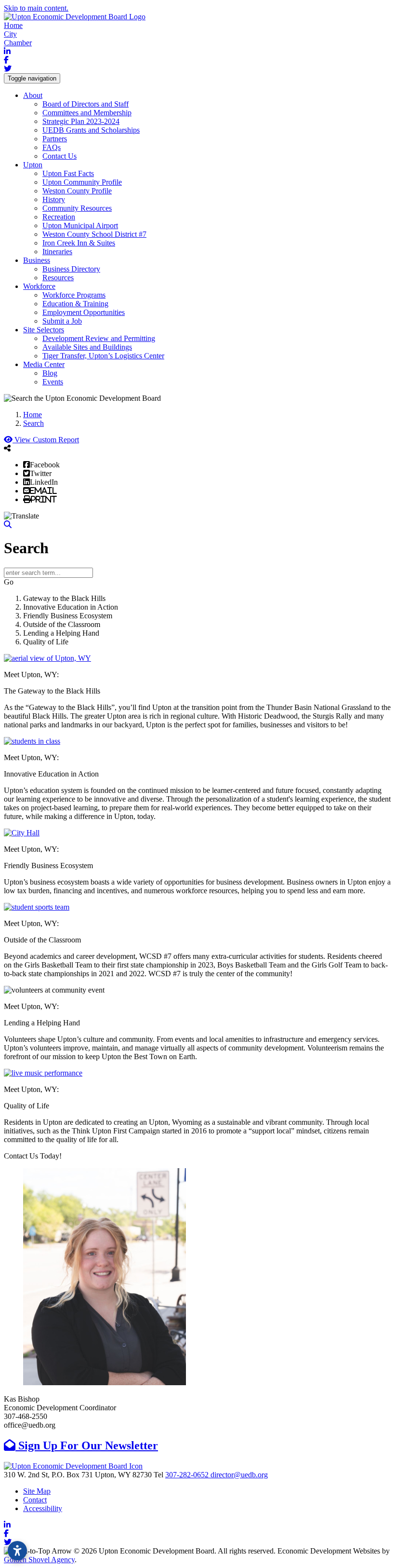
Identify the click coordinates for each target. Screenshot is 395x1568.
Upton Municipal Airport (80, 225)
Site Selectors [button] (43, 330)
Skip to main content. (36, 8)
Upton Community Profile (82, 182)
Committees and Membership (87, 113)
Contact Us (59, 156)
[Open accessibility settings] (17, 1550)
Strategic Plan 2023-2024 (80, 121)
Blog (49, 373)
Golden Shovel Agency (39, 1559)
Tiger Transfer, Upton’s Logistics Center (103, 356)
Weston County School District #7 (94, 234)
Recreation (58, 217)
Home (13, 25)
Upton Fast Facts (68, 173)
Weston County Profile (77, 191)
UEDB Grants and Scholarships (91, 130)
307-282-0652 (188, 1475)
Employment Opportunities (83, 312)
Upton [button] (32, 165)
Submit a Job (62, 321)
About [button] (32, 95)
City (10, 34)
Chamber (18, 43)
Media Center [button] (44, 364)
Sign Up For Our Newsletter (86, 1445)
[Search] (8, 524)
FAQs (51, 147)
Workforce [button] (39, 286)
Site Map (37, 1491)
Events (52, 382)
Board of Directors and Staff (85, 104)
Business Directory (71, 269)
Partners (54, 139)
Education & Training (75, 304)
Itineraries (57, 251)
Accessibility (42, 1508)
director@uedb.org (239, 1475)
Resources (58, 277)
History (53, 199)
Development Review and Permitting (98, 338)
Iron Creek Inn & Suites (78, 243)
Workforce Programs (73, 295)
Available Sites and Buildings (87, 347)
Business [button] (36, 260)
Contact (35, 1500)
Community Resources (77, 208)
